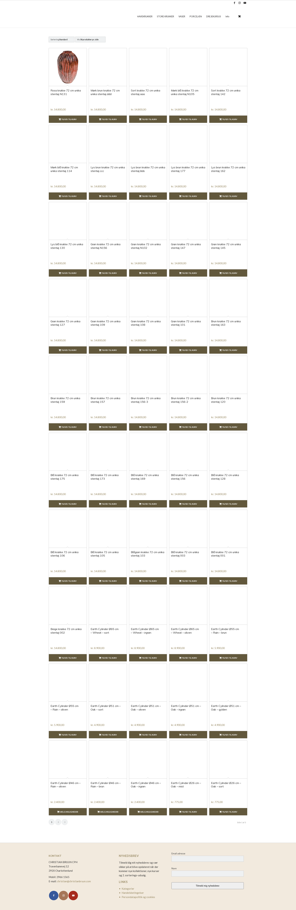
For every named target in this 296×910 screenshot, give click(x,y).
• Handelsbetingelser (131, 892)
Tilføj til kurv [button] (69, 119)
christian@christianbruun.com (74, 881)
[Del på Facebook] (53, 895)
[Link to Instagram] (239, 2)
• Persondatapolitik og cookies (137, 897)
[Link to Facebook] (234, 2)
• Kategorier (126, 888)
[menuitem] (145, 16)
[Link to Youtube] (244, 2)
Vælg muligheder (68, 812)
